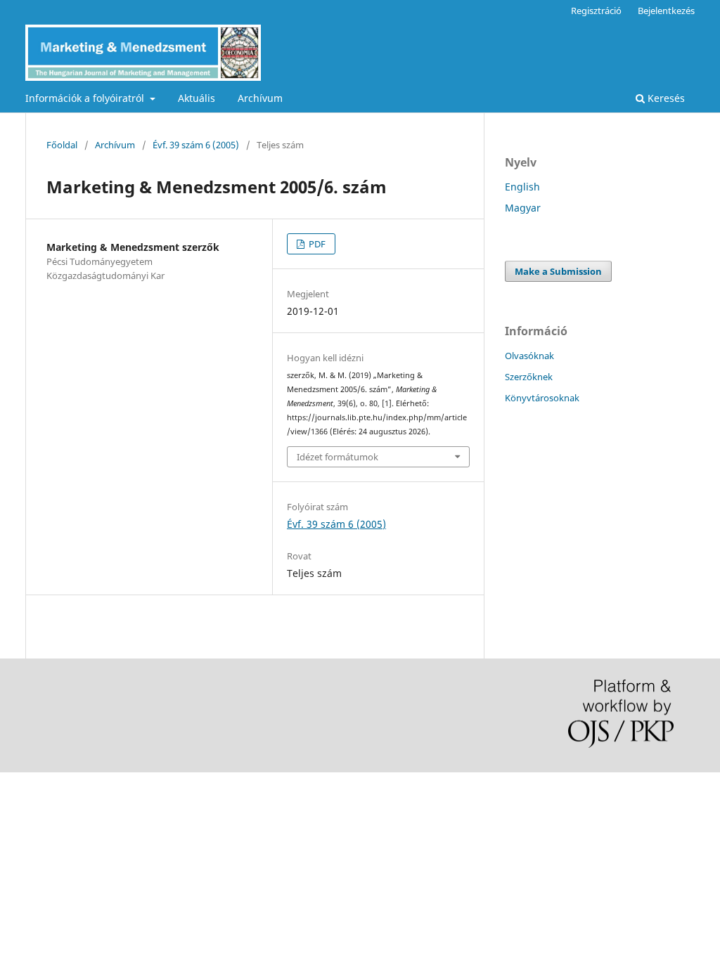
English (522, 186)
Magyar (523, 207)
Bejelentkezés (666, 10)
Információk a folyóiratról (86, 98)
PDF (316, 244)
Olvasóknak (529, 355)
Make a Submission (558, 271)
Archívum (260, 98)
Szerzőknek (529, 376)
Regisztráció (596, 10)
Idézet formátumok (337, 456)
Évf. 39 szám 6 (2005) (196, 144)
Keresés (665, 98)
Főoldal (61, 144)
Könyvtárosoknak (542, 397)
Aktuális (196, 98)
